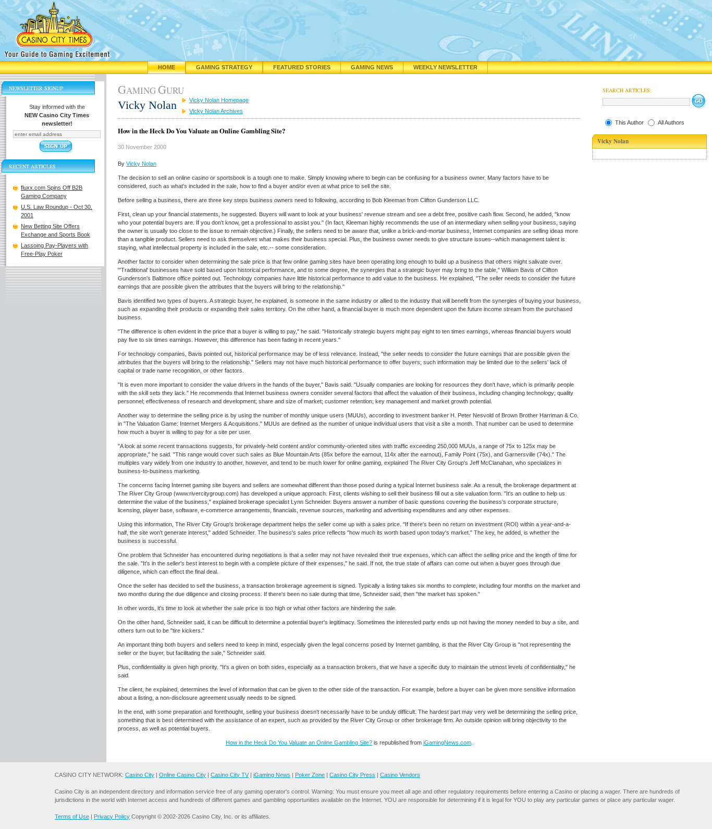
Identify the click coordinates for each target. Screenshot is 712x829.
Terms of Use (72, 816)
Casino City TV (230, 775)
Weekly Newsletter (445, 67)
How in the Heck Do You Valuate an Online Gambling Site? (299, 742)
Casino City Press (352, 775)
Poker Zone (310, 775)
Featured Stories (301, 67)
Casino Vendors (400, 775)
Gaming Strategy (224, 67)
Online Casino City (182, 775)
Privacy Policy (112, 816)
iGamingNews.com (447, 742)
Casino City (139, 775)
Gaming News (372, 67)
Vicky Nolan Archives (216, 111)
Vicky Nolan (141, 163)
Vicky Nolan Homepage (219, 100)
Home (166, 67)
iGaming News (271, 775)
